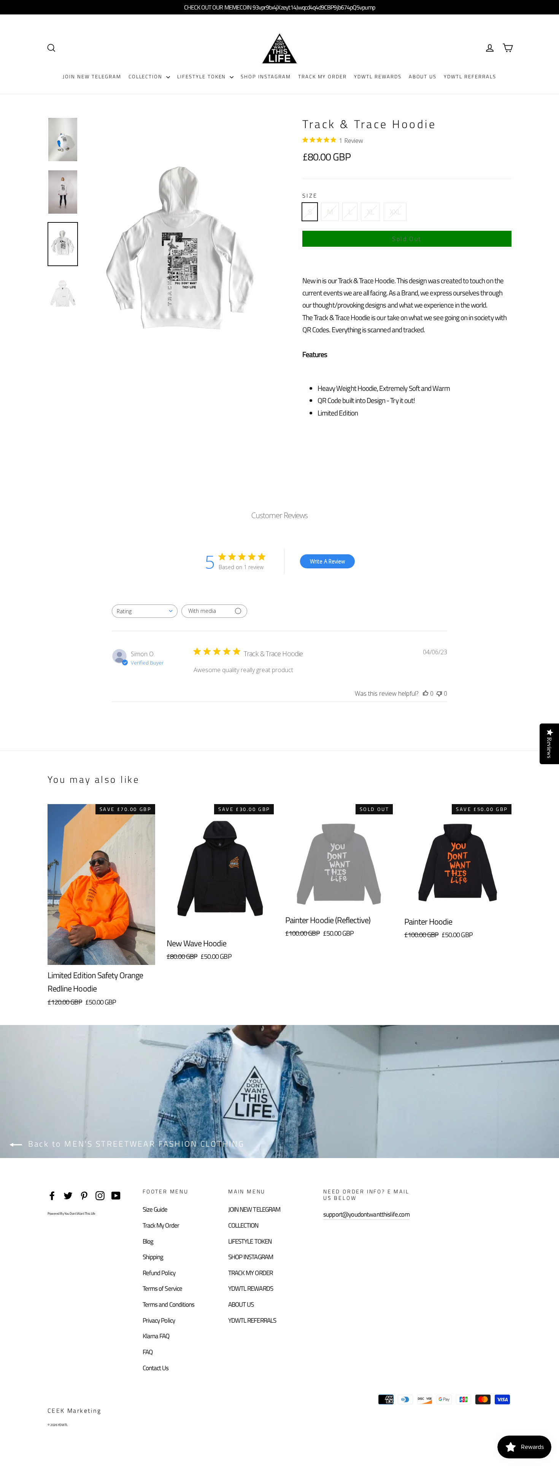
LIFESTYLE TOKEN (202, 76)
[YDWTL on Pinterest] (84, 1194)
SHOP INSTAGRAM (266, 76)
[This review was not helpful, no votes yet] (439, 693)
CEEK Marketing (75, 1410)
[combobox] (145, 611)
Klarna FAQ (156, 1336)
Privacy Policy (159, 1320)
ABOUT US (423, 76)
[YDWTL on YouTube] (116, 1194)
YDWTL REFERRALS (470, 76)
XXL (395, 211)
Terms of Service (162, 1288)
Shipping (153, 1257)
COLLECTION (146, 76)
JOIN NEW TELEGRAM (92, 76)
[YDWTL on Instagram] (100, 1194)
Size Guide (155, 1209)
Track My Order (161, 1225)
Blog (148, 1241)
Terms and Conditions (168, 1304)
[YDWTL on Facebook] (52, 1194)
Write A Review (327, 561)
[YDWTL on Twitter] (68, 1194)
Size (310, 195)
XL (370, 211)
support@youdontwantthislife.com (366, 1214)
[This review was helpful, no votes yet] (425, 693)
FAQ (147, 1352)
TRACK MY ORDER (322, 76)
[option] (180, 255)
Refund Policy (159, 1273)
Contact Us (156, 1368)
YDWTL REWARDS (377, 76)
